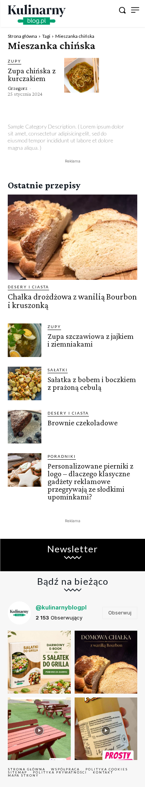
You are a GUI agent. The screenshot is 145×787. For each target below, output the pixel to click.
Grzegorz (17, 88)
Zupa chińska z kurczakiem (32, 74)
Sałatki (58, 369)
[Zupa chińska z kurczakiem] (81, 75)
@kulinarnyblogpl (61, 607)
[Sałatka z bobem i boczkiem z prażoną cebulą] (24, 383)
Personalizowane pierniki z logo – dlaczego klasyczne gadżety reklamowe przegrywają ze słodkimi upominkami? (90, 481)
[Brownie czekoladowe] (24, 426)
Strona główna (22, 36)
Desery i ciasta (28, 286)
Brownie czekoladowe (83, 422)
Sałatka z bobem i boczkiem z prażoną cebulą (92, 383)
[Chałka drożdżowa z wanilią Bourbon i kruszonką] (72, 237)
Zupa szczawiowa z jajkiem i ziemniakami (91, 340)
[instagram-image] (39, 662)
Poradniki (62, 456)
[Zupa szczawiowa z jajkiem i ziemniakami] (24, 340)
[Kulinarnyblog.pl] (37, 15)
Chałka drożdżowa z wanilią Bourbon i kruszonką (72, 301)
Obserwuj (119, 612)
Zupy (14, 61)
